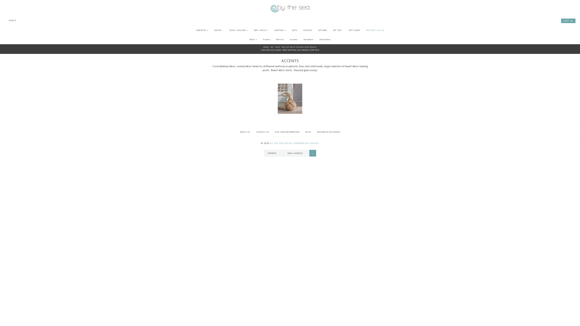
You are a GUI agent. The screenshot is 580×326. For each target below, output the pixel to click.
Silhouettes (324, 39)
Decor (218, 30)
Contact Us (262, 132)
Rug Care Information (287, 132)
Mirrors (280, 39)
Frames (266, 39)
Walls (253, 39)
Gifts (294, 30)
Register (370, 30)
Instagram (554, 20)
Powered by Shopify (306, 143)
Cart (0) (568, 20)
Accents (294, 39)
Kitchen (322, 30)
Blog (308, 132)
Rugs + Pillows (239, 30)
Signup (272, 153)
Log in (380, 30)
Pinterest (550, 20)
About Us (245, 132)
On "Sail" (338, 30)
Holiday (307, 30)
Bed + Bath (261, 30)
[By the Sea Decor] (290, 6)
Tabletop (202, 30)
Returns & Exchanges (328, 132)
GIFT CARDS (354, 30)
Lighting (280, 30)
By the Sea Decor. (281, 143)
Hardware (308, 39)
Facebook (546, 20)
